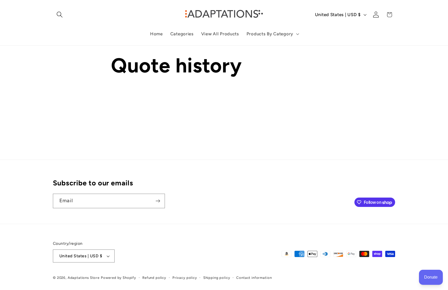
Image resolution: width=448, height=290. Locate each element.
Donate (431, 277)
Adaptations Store (84, 277)
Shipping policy (216, 277)
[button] (60, 15)
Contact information (254, 277)
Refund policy (154, 277)
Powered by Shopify (118, 277)
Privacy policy (184, 277)
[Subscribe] (158, 201)
